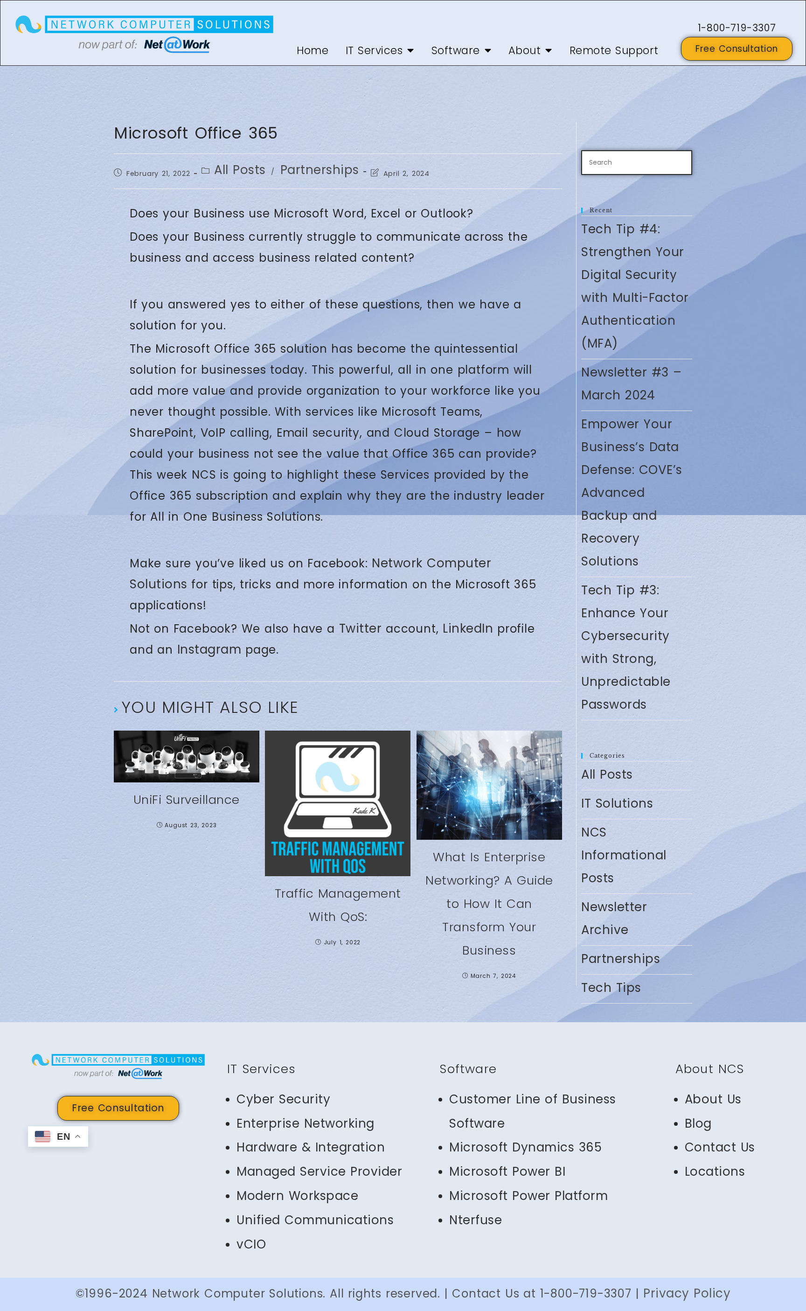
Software (455, 50)
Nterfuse (475, 1220)
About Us (713, 1099)
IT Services (374, 50)
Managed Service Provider (319, 1171)
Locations (715, 1171)
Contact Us (720, 1147)
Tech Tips (611, 987)
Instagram (209, 649)
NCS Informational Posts (624, 855)
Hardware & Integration (310, 1147)
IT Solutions (617, 803)
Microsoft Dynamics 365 (525, 1147)
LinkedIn (468, 628)
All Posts (240, 169)
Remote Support (614, 50)
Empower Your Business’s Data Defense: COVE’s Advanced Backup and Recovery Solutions (631, 493)
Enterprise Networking (305, 1123)
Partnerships (319, 169)
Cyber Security (283, 1099)
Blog (698, 1123)
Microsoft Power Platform (528, 1195)
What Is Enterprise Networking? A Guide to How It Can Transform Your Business (489, 904)
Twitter (360, 628)
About (524, 50)
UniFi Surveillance (186, 799)
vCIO (251, 1244)
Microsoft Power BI (507, 1171)
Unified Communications (315, 1220)
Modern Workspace (297, 1195)
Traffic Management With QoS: (338, 905)
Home (312, 50)
